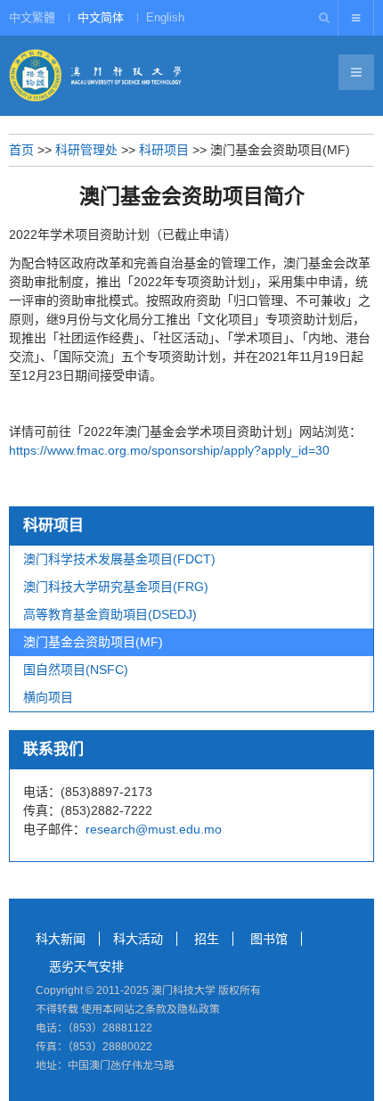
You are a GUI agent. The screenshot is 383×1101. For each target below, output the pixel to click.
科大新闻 (61, 939)
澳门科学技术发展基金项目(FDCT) (119, 559)
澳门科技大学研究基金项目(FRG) (115, 586)
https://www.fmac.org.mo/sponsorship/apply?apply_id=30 (169, 450)
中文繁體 (32, 17)
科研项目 (164, 150)
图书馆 (269, 939)
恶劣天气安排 (86, 966)
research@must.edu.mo (154, 829)
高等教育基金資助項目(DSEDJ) (110, 614)
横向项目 (48, 697)
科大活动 (138, 939)
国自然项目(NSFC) (75, 669)
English (165, 17)
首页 (21, 150)
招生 (206, 939)
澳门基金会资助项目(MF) (93, 642)
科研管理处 (86, 150)
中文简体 (100, 17)
